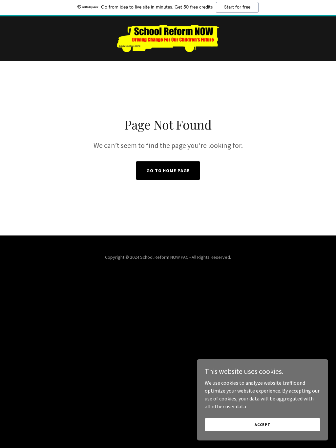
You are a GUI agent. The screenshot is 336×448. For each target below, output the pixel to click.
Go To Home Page (168, 170)
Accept (262, 424)
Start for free (237, 7)
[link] (168, 38)
